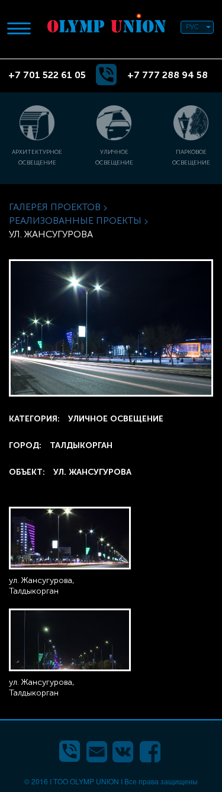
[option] (106, 139)
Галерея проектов (55, 207)
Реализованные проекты (75, 220)
